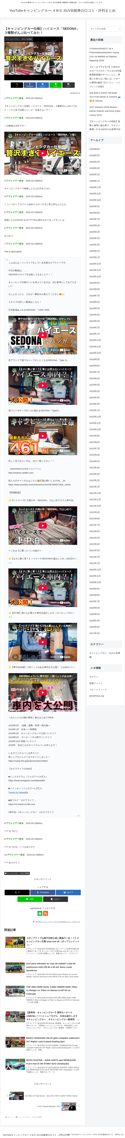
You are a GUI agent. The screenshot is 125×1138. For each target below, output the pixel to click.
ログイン (93, 677)
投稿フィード (96, 683)
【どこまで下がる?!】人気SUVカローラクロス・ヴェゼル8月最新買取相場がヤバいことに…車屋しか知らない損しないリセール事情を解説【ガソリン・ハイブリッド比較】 (105, 77)
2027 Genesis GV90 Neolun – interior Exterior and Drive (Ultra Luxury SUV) (104, 111)
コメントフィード (98, 689)
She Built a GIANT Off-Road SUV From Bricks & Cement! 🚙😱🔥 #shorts (104, 97)
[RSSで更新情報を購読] (45, 913)
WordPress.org (96, 696)
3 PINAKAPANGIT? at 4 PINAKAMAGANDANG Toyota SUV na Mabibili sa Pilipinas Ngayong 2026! (104, 54)
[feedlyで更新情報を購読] (39, 913)
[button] (68, 85)
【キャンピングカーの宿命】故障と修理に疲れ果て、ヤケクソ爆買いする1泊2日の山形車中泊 (104, 125)
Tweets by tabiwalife (18, 792)
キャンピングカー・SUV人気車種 (18, 873)
